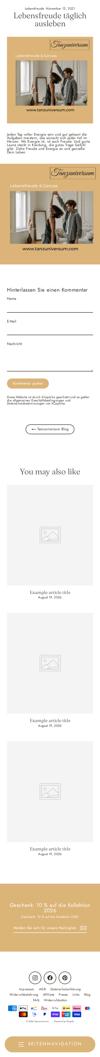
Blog (87, 994)
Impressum (26, 989)
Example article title (50, 592)
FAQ (36, 1000)
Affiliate (48, 994)
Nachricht (14, 344)
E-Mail (11, 321)
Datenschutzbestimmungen (26, 403)
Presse (63, 994)
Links (76, 994)
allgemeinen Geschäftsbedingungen (38, 400)
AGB (42, 989)
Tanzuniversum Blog (52, 429)
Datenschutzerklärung (65, 989)
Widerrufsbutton (55, 1000)
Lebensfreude (34, 8)
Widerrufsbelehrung (24, 994)
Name (12, 298)
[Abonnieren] (83, 928)
